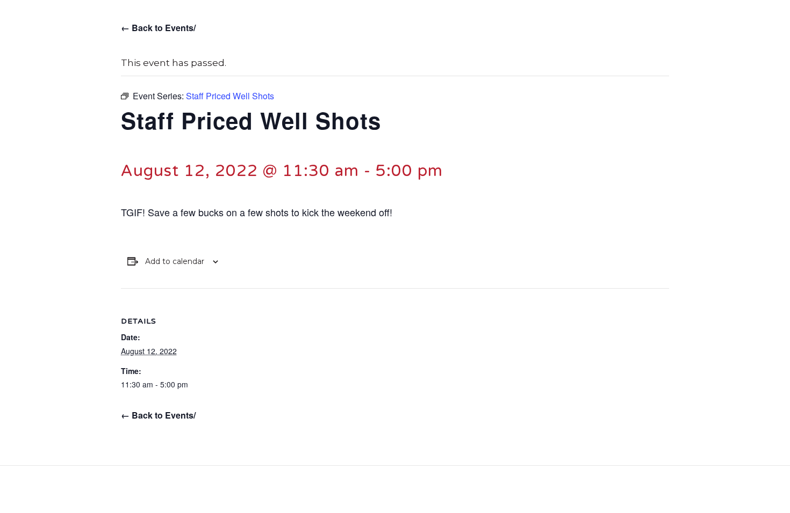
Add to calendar (174, 261)
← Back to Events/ (158, 27)
